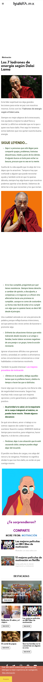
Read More (6, 626)
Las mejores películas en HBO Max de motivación (27, 544)
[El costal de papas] (10, 636)
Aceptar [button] (6, 679)
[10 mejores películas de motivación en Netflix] (7, 560)
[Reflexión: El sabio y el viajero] (10, 612)
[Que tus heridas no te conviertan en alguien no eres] (32, 636)
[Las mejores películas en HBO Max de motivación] (7, 544)
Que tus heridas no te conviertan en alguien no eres (31, 646)
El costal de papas (8, 644)
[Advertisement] (21, 30)
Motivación (29, 535)
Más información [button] (8, 673)
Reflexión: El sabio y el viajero (10, 621)
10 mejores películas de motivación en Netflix (28, 559)
